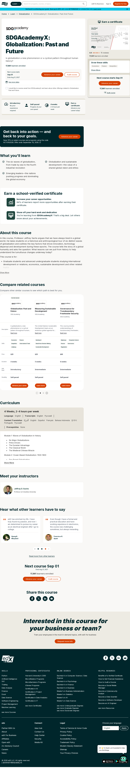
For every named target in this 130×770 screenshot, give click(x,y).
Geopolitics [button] (14, 343)
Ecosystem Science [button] (74, 340)
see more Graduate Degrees (68, 708)
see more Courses (9, 712)
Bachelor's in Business (65, 688)
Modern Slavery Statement (71, 746)
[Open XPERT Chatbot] (123, 757)
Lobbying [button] (13, 347)
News (4, 753)
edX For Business (98, 4)
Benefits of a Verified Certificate (110, 676)
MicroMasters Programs (34, 679)
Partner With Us (8, 728)
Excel (4, 694)
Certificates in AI (31, 689)
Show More (4, 273)
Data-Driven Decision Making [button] (43, 343)
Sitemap (63, 749)
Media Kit (39, 742)
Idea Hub (38, 728)
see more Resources (106, 708)
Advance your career (52, 75)
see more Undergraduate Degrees (70, 706)
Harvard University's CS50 (35, 676)
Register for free (121, 4)
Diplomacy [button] (63, 340)
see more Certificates (33, 706)
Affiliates (5, 739)
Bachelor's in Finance (65, 685)
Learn (14, 4)
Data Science (7, 698)
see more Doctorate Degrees (68, 711)
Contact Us (39, 732)
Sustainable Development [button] (42, 347)
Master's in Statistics (65, 694)
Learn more (97, 9)
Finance (5, 691)
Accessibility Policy (68, 739)
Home (4, 14)
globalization (24, 14)
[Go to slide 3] (45, 549)
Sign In (108, 4)
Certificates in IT (31, 701)
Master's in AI (62, 698)
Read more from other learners (42, 556)
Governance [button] (71, 343)
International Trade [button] (25, 343)
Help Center (40, 735)
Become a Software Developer (110, 700)
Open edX (6, 742)
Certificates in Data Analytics (36, 698)
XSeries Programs (32, 685)
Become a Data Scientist (107, 697)
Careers (5, 749)
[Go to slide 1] (40, 393)
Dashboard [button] (38, 340)
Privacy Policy (66, 732)
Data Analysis (7, 688)
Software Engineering (10, 701)
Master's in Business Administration (70, 691)
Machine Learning (8, 707)
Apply (124, 728)
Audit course (72, 75)
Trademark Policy (67, 742)
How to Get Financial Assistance (110, 679)
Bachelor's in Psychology (67, 681)
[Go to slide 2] (43, 393)
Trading (4, 685)
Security (38, 739)
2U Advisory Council (10, 746)
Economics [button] (14, 340)
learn (12, 14)
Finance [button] (22, 340)
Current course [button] (15, 298)
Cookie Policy (66, 735)
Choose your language (111, 723)
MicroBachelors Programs (35, 682)
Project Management (10, 704)
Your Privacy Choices (69, 753)
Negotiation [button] (64, 347)
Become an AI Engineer (107, 703)
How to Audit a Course (107, 682)
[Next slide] (49, 549)
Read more (14, 333)
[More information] (40, 142)
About (4, 732)
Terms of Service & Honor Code (73, 728)
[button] (83, 4)
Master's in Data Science (66, 701)
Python (4, 676)
